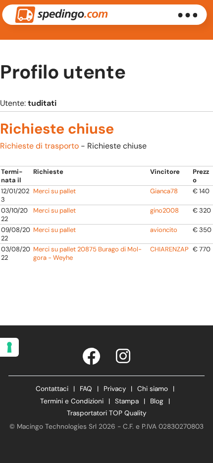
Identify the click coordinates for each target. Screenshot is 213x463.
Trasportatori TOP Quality (107, 413)
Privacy (115, 389)
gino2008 (164, 210)
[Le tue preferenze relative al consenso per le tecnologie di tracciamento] (9, 347)
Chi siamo (152, 389)
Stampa (127, 401)
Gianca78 (164, 191)
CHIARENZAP (169, 249)
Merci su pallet (54, 191)
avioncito (163, 230)
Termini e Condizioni (72, 401)
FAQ (86, 389)
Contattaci (52, 389)
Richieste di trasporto (39, 146)
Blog (156, 401)
